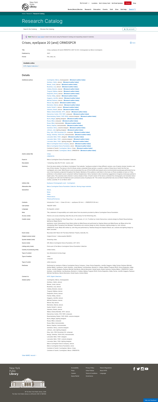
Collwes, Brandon (52, 89)
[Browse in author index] (77, 80)
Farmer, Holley (51, 96)
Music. (49, 192)
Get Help (124, 9)
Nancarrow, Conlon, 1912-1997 (56, 114)
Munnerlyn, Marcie (52, 105)
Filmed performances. (53, 199)
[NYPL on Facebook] (134, 369)
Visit (111, 9)
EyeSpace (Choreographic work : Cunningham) (61, 183)
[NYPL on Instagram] (142, 369)
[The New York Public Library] (30, 5)
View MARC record (28, 355)
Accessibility (75, 368)
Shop (134, 3)
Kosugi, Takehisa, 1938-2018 (55, 134)
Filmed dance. (51, 196)
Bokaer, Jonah (51, 84)
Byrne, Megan (51, 118)
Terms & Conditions (91, 373)
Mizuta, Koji (50, 102)
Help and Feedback (151, 400)
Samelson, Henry (52, 127)
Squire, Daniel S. (52, 107)
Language (103, 373)
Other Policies (90, 370)
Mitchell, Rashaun (52, 100)
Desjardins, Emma (52, 93)
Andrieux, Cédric (52, 82)
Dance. (49, 190)
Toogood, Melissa (52, 91)
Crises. (49, 154)
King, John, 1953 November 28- (56, 132)
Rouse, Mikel (50, 121)
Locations (94, 3)
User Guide (40, 37)
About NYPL (103, 370)
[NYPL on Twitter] (138, 369)
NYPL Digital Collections (54, 276)
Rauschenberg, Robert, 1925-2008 (57, 116)
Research (88, 9)
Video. (49, 194)
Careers (73, 373)
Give (116, 9)
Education (97, 9)
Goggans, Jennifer (52, 98)
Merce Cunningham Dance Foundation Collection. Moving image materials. (69, 186)
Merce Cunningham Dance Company (58, 143)
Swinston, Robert (52, 109)
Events (105, 9)
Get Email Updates (117, 3)
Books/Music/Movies (75, 9)
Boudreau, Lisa (51, 86)
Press (72, 370)
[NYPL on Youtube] (146, 369)
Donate (128, 3)
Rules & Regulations (106, 368)
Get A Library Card (104, 3)
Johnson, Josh (51, 130)
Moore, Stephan (52, 125)
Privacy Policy (90, 368)
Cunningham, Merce (53, 80)
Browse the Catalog (47, 29)
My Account (83, 3)
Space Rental (75, 376)
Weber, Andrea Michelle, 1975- (56, 112)
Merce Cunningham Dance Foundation (58, 146)
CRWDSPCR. (51, 156)
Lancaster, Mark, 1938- (54, 137)
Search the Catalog (30, 29)
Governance (89, 376)
